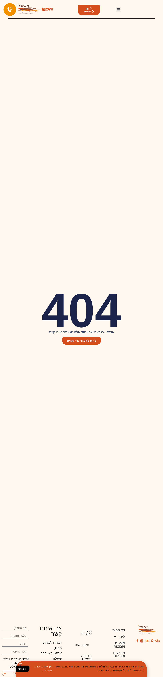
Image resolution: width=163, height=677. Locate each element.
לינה (121, 637)
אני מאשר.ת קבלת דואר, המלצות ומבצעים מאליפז (15, 662)
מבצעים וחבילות (119, 654)
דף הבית (118, 630)
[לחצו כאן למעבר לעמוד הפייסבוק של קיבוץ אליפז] (137, 640)
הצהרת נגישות (86, 657)
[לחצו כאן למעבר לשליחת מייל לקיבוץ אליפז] (47, 9)
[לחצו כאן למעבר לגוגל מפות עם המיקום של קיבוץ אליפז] (152, 640)
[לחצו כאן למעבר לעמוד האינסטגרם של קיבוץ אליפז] (43, 9)
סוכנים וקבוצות (119, 644)
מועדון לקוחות (86, 632)
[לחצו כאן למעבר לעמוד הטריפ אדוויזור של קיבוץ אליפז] (50, 9)
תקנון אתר (81, 645)
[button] (118, 9)
